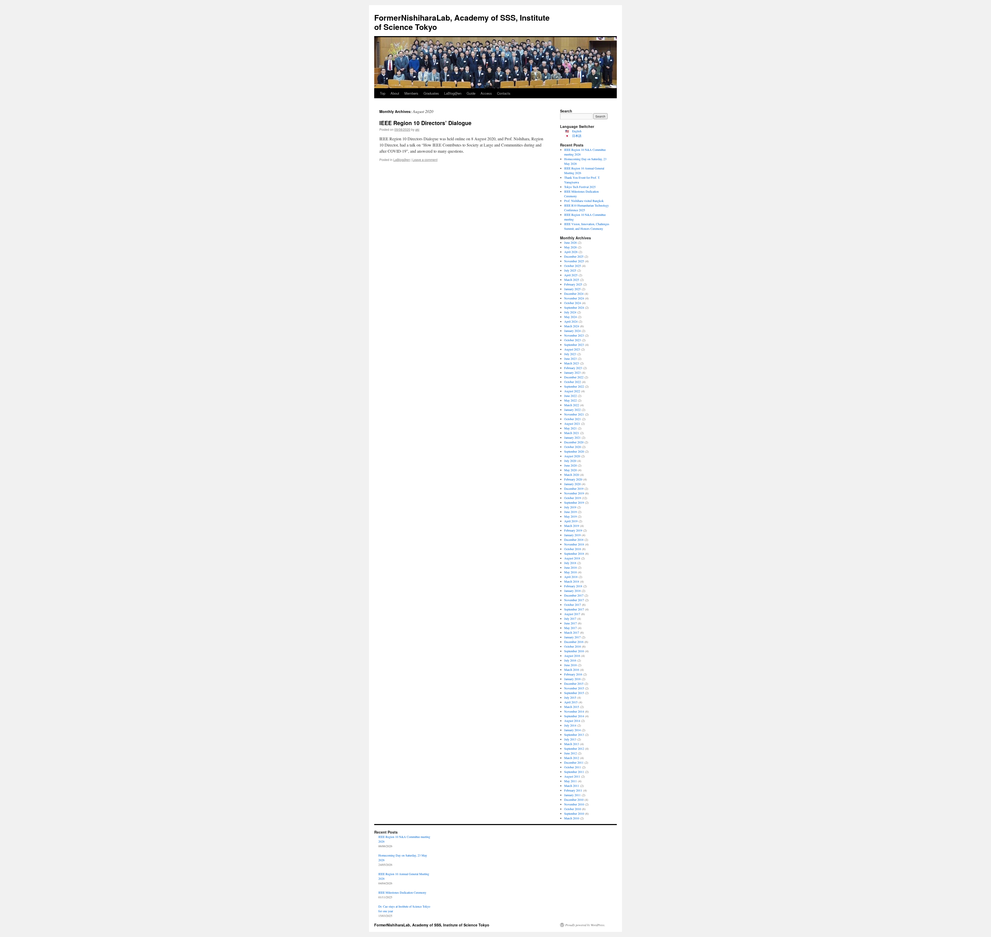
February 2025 (573, 284)
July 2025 (570, 270)
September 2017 (574, 609)
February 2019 (573, 530)
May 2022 (570, 400)
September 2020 (574, 451)
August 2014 (572, 721)
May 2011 (570, 781)
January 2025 (572, 289)
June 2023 (570, 358)
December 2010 (574, 799)
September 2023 (574, 345)
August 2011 (572, 776)
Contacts (503, 93)
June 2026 (570, 242)
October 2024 (572, 303)
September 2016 (574, 651)
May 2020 (570, 470)
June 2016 (570, 665)
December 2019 (574, 488)
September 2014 (574, 716)
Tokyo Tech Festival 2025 (580, 187)
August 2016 (572, 656)
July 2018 (570, 563)
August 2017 (572, 614)
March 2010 (571, 818)
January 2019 (572, 535)
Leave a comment (424, 159)
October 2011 (572, 767)
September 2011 (574, 772)
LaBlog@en (452, 93)
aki (417, 129)
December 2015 (574, 683)
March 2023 (571, 363)
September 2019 (574, 502)
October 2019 (572, 498)
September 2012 (574, 748)
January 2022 (572, 410)
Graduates (431, 93)
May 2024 (570, 317)
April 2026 (571, 252)
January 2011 (572, 795)
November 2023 (574, 335)
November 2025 (574, 261)
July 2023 (570, 354)
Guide (471, 93)
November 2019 (574, 493)
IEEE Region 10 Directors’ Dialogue (425, 123)
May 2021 (570, 428)
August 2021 (572, 423)
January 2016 (572, 679)
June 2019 (570, 512)
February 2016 (573, 674)
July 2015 (570, 697)
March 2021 (571, 433)
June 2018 (570, 567)
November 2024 (574, 298)
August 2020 (572, 456)
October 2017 (572, 604)
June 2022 (570, 396)
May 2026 (570, 247)
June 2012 (570, 753)
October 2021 (572, 419)
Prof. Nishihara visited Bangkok (584, 201)
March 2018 (571, 581)
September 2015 (574, 693)
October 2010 (572, 809)
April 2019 (571, 521)
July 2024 (570, 312)
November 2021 (574, 414)
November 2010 (574, 804)
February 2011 (573, 790)
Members (411, 93)
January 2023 (572, 372)
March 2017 (571, 632)
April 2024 (571, 321)
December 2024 (574, 293)
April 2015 (571, 702)
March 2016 (571, 669)
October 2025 (572, 266)
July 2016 (570, 660)
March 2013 (571, 744)
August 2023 (572, 349)
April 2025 (571, 275)
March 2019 (571, 526)
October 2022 (572, 382)
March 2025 (571, 280)
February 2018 (573, 586)
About (394, 93)
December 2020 (574, 442)
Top (382, 93)
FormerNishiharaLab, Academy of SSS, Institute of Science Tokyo (462, 22)
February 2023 (573, 368)
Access (486, 93)
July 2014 (570, 725)
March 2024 (571, 326)
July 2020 (570, 461)
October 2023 (572, 340)
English (576, 131)
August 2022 (572, 391)
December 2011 (574, 762)
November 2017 (574, 600)
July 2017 (570, 618)
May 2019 (570, 516)
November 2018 (574, 544)
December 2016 (574, 642)
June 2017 (570, 623)
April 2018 (571, 577)
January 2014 (572, 730)
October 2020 (572, 447)
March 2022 (571, 405)
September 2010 (574, 813)
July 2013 (570, 739)
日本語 (576, 136)
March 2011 (571, 786)
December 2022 (574, 377)
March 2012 (571, 758)
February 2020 (573, 479)
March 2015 (571, 707)
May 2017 (570, 628)
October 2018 (572, 549)
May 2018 (570, 572)
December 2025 (574, 256)
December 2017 (574, 595)
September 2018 (574, 553)
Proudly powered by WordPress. (585, 925)
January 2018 (572, 591)
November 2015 (574, 688)
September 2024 (574, 307)
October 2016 (572, 646)
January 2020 (572, 484)
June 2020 (570, 465)
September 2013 (574, 734)
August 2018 (572, 558)
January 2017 (572, 637)
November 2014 (574, 711)
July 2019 (570, 507)
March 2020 (571, 474)
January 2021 (572, 437)
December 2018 (574, 539)
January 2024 (572, 331)
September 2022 (574, 386)
